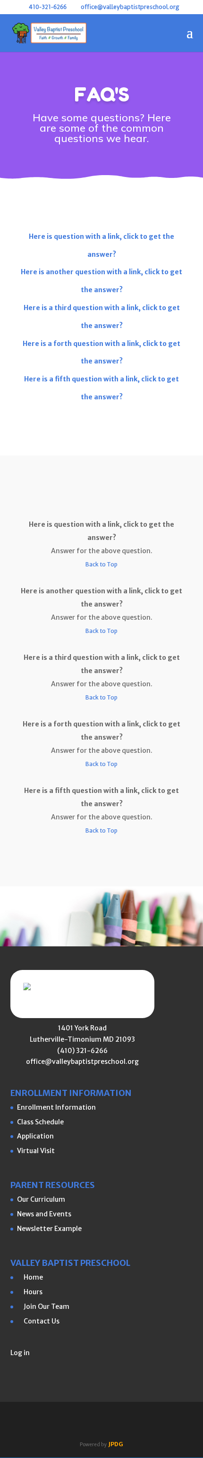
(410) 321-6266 (82, 1050)
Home (30, 1277)
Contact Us (38, 1321)
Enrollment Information (56, 1107)
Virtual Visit (36, 1150)
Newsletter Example (49, 1228)
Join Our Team (43, 1306)
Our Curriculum (41, 1199)
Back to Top (101, 564)
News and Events (44, 1214)
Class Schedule (40, 1122)
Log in (20, 1352)
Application (35, 1136)
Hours (29, 1292)
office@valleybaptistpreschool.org (82, 1061)
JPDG (116, 1444)
